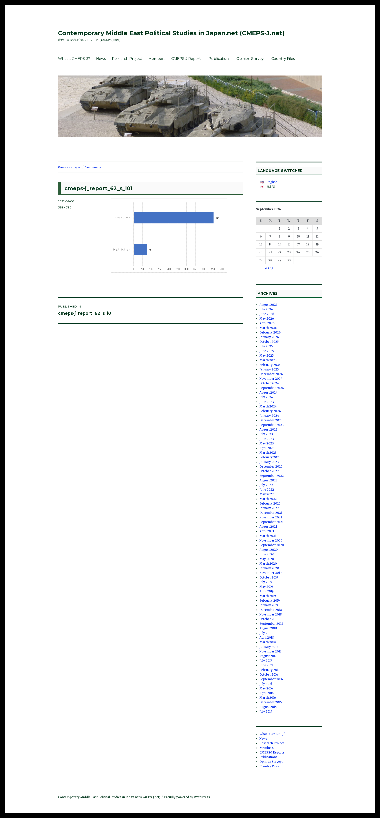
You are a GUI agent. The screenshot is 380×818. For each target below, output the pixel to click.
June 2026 (266, 314)
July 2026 (266, 309)
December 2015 (270, 702)
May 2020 (266, 559)
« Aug (269, 268)
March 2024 (268, 406)
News (101, 59)
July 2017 (265, 661)
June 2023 (266, 439)
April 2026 (266, 323)
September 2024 (271, 388)
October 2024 (269, 383)
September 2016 (271, 679)
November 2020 (271, 540)
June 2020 (266, 554)
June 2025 (266, 351)
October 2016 (268, 674)
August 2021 (268, 527)
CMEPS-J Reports (186, 59)
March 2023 (268, 453)
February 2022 (270, 503)
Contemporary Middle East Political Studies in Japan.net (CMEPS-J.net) (171, 33)
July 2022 (266, 485)
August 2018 (268, 628)
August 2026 (268, 305)
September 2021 (271, 522)
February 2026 (270, 332)
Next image (93, 167)
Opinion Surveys (250, 59)
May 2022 (266, 494)
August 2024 (268, 392)
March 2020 (268, 564)
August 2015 (268, 707)
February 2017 (269, 670)
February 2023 (270, 457)
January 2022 (269, 508)
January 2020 (269, 568)
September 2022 (271, 476)
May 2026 (266, 319)
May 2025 (266, 355)
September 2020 (271, 545)
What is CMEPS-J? (74, 59)
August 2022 (268, 480)
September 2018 (271, 624)
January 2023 (269, 462)
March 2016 (267, 698)
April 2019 (266, 591)
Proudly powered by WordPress (187, 797)
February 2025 (269, 365)
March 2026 (268, 328)
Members (156, 59)
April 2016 (266, 693)
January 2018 (268, 647)
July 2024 (266, 397)
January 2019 (268, 605)
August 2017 (267, 656)
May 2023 (266, 443)
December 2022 (271, 466)
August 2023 (268, 429)
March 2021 (267, 536)
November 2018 (270, 614)
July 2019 (265, 582)
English (271, 182)
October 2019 (268, 577)
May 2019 (266, 587)
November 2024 (271, 379)
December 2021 (270, 513)
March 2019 (267, 596)
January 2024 (269, 416)
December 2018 (270, 610)
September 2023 (271, 425)
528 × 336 (64, 207)
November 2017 (270, 651)
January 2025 (269, 369)
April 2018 (266, 637)
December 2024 (271, 374)
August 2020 (268, 550)
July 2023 (266, 434)
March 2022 (268, 499)
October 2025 (269, 342)
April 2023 (266, 448)
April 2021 (266, 531)
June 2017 (266, 665)
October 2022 (269, 471)
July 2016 (265, 684)
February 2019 (269, 600)
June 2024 (266, 402)
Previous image (69, 167)
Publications (219, 59)
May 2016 (266, 688)
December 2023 (271, 420)
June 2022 (266, 490)
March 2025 (267, 360)
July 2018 (265, 633)
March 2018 (267, 642)
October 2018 (268, 619)
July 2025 (266, 346)
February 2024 (270, 411)
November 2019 (270, 573)
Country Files (283, 59)
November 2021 (270, 517)
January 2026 (269, 337)
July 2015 (265, 711)
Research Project (127, 59)
